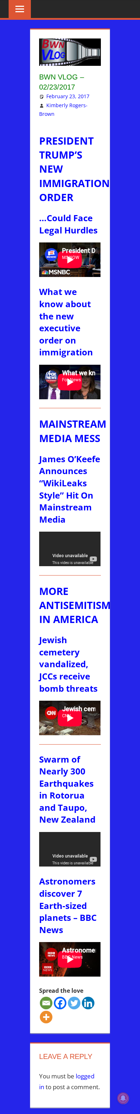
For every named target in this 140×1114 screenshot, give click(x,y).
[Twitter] (74, 1003)
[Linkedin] (88, 1003)
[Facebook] (60, 1003)
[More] (46, 1017)
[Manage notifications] (123, 1098)
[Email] (46, 1003)
